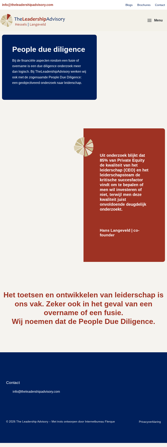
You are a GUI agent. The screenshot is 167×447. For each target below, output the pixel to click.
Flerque (110, 421)
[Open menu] (155, 20)
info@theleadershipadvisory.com (27, 5)
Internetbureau (94, 421)
